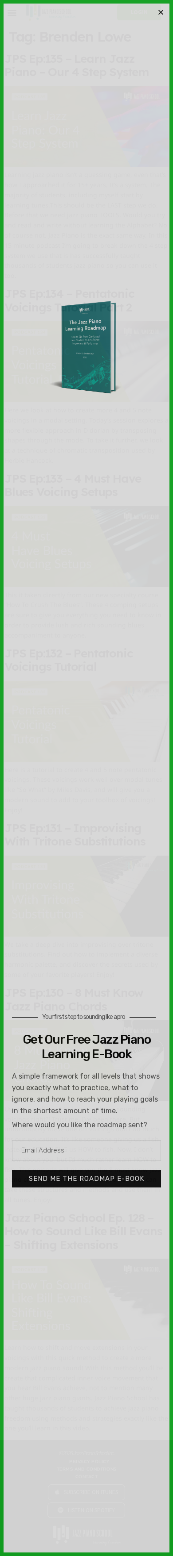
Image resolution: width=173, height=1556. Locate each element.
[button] (160, 12)
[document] (86, 778)
